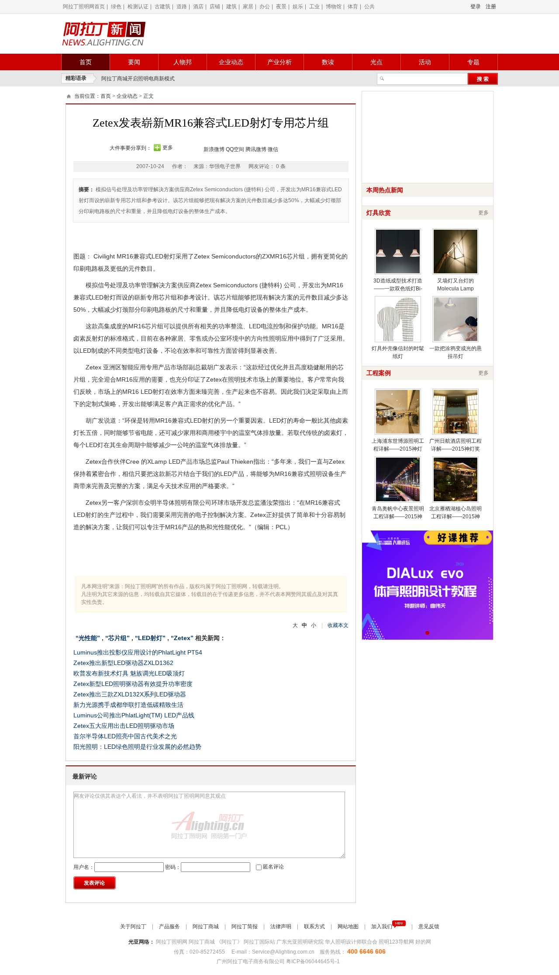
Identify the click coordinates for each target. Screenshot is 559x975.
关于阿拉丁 (134, 926)
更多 (167, 148)
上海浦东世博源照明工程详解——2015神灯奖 (398, 449)
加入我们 (381, 926)
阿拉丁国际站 (260, 942)
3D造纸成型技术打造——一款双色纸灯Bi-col (397, 289)
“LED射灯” (150, 637)
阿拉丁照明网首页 (84, 6)
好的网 (423, 942)
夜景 (281, 6)
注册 (491, 6)
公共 (369, 6)
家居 (248, 6)
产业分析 (279, 62)
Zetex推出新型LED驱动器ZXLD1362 (123, 662)
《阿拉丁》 (230, 942)
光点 (376, 62)
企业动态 (231, 62)
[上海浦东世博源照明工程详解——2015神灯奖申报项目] (398, 412)
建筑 (231, 6)
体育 (353, 6)
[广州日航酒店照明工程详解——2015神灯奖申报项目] (455, 412)
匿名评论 (273, 867)
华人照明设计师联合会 (352, 942)
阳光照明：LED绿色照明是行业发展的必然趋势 (137, 746)
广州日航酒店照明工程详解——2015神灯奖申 (455, 449)
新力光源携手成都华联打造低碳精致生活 (128, 704)
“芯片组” (117, 637)
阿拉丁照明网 (172, 942)
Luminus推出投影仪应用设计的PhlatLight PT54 (137, 652)
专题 (473, 62)
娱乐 (298, 6)
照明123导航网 (397, 942)
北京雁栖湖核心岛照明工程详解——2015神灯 (455, 516)
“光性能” (88, 637)
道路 (181, 6)
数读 (328, 62)
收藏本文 (338, 625)
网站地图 (349, 926)
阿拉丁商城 (206, 926)
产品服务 (170, 926)
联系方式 (315, 926)
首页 (85, 62)
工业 (314, 6)
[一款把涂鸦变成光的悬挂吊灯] (455, 319)
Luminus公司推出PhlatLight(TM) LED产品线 (133, 715)
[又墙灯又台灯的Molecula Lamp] (455, 251)
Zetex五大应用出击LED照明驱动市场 (123, 725)
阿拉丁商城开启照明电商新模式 (138, 79)
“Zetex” (182, 637)
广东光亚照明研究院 (300, 942)
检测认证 (138, 6)
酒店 (198, 6)
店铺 (215, 6)
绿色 (116, 6)
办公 (264, 6)
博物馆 (334, 6)
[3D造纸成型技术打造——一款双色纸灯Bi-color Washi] (398, 251)
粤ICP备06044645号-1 (313, 961)
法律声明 (281, 926)
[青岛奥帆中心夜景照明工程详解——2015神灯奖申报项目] (398, 479)
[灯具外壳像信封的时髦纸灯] (398, 319)
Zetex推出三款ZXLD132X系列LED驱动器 (129, 694)
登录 (475, 6)
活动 (425, 62)
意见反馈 (428, 926)
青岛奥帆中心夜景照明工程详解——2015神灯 (398, 516)
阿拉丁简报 (245, 926)
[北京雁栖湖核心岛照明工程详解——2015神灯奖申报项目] (455, 479)
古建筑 (162, 6)
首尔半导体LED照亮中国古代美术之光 (125, 736)
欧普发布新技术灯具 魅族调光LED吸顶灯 (129, 673)
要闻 (134, 62)
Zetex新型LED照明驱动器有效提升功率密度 (133, 683)
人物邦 (182, 62)
